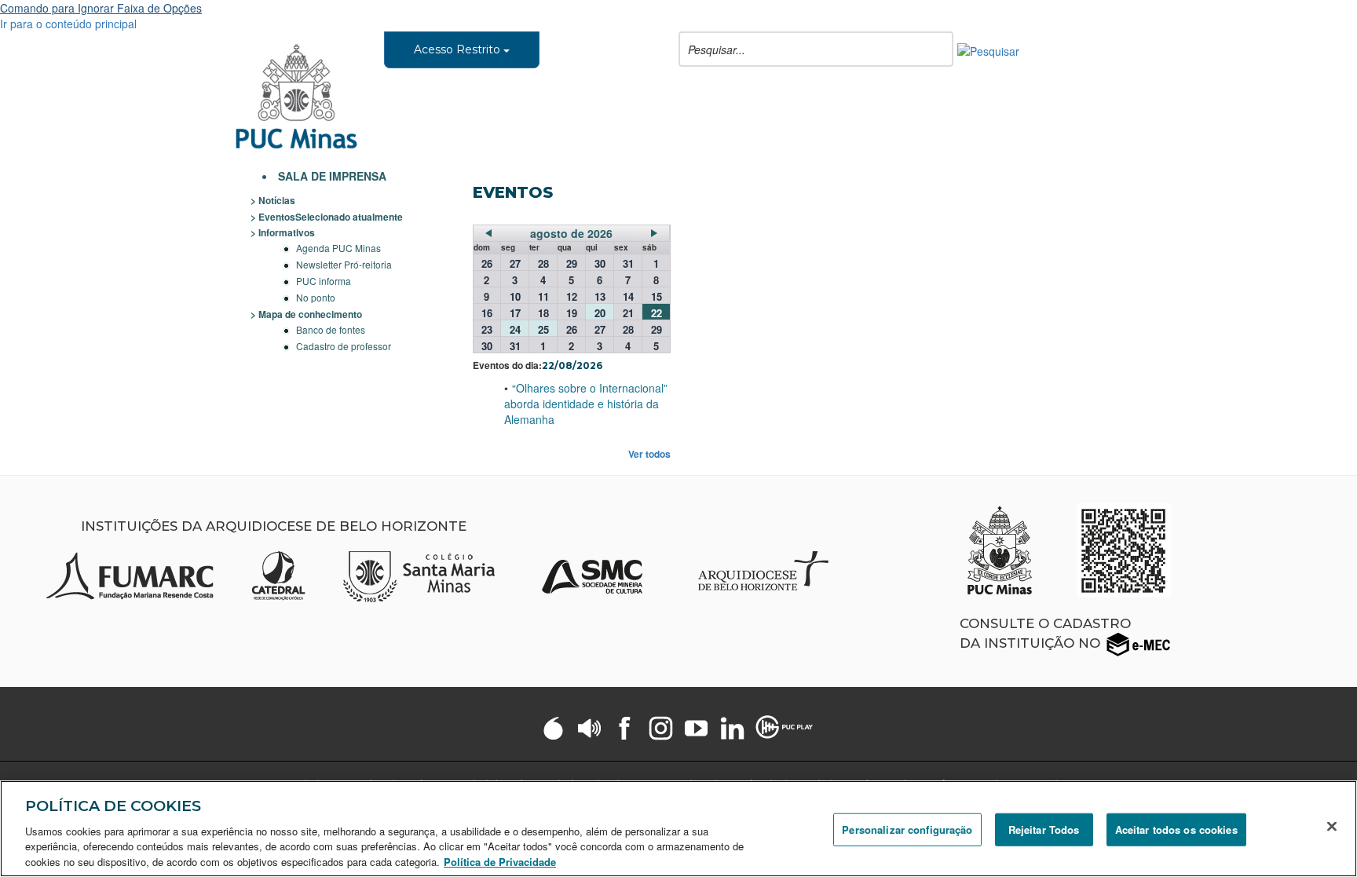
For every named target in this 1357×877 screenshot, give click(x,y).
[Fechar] (1332, 826)
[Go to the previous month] (488, 233)
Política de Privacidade (500, 860)
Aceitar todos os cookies (1176, 829)
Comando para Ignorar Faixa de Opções (101, 8)
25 (543, 329)
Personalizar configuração (907, 829)
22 (656, 312)
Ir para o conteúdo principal (68, 23)
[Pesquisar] (988, 49)
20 (599, 312)
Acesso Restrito (458, 49)
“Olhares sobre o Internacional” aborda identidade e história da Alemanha (586, 403)
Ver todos (649, 454)
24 (515, 329)
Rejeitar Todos (1044, 829)
